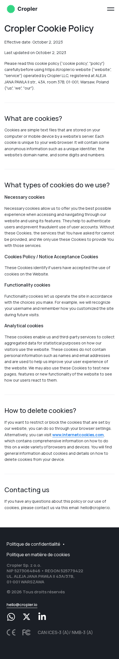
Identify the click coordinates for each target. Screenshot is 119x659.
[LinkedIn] (42, 617)
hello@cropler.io (22, 604)
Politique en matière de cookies (38, 554)
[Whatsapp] (11, 617)
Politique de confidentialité (33, 544)
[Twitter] (26, 617)
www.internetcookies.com (78, 434)
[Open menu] (110, 9)
